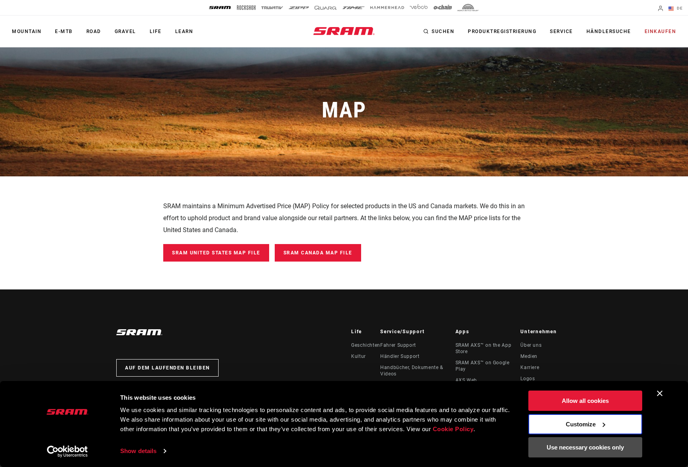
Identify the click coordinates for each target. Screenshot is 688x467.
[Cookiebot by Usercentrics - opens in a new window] (67, 451)
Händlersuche (608, 31)
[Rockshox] (246, 7)
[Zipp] (299, 8)
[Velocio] (419, 7)
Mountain (26, 31)
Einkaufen (660, 31)
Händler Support (400, 356)
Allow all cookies (585, 400)
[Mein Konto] (660, 9)
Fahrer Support (398, 345)
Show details (138, 450)
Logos (527, 378)
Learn (184, 31)
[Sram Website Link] (344, 31)
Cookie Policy (453, 429)
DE (679, 8)
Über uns (530, 345)
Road (93, 31)
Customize (581, 424)
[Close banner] (660, 393)
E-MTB (64, 31)
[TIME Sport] (353, 8)
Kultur (358, 356)
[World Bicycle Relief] (468, 7)
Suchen (443, 31)
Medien (529, 356)
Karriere (529, 367)
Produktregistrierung (502, 31)
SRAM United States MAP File (216, 253)
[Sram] (220, 7)
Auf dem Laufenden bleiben (167, 368)
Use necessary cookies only (585, 447)
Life (156, 31)
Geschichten (365, 345)
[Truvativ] (272, 8)
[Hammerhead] (387, 7)
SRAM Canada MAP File (317, 253)
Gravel (125, 31)
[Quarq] (326, 8)
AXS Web (466, 380)
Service (561, 31)
